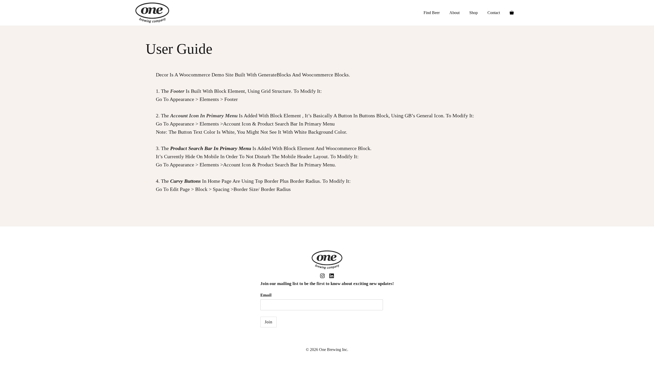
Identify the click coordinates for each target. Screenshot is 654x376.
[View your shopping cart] (512, 13)
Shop (473, 12)
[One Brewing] (152, 13)
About (454, 12)
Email (266, 295)
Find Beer (432, 12)
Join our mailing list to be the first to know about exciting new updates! (327, 283)
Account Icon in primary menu (204, 115)
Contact (493, 12)
